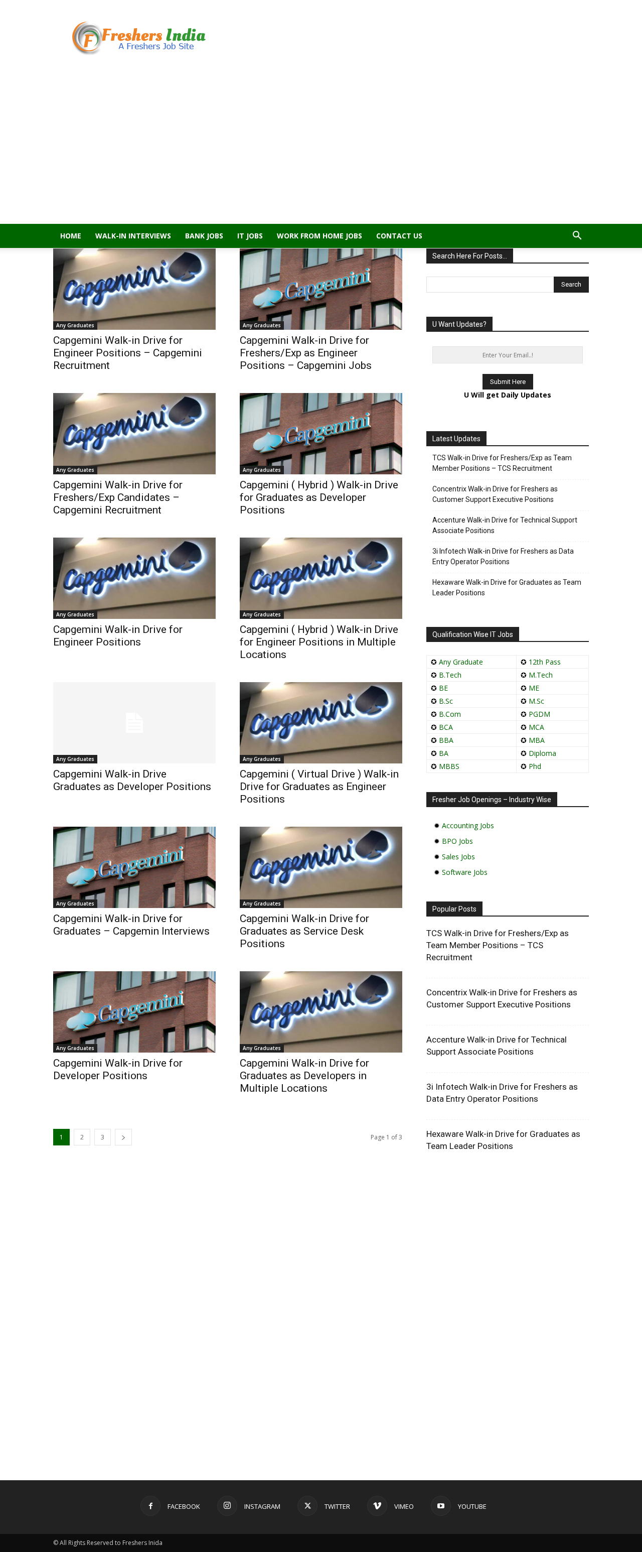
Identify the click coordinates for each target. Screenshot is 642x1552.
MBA (537, 740)
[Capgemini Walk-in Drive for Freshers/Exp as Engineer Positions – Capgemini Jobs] (321, 289)
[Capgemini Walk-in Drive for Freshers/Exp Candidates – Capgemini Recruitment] (134, 433)
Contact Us (399, 235)
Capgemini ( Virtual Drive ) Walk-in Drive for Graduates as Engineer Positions (319, 786)
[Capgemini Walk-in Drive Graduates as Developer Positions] (134, 722)
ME (534, 688)
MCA (536, 727)
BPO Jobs (457, 841)
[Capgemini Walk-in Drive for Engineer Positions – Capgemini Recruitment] (134, 289)
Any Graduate (460, 662)
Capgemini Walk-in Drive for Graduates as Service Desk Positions (304, 931)
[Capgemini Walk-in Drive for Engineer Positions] (134, 578)
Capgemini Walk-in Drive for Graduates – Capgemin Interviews (131, 925)
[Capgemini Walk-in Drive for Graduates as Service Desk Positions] (321, 867)
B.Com (450, 714)
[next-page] (123, 1137)
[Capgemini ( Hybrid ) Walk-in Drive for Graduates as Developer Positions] (321, 433)
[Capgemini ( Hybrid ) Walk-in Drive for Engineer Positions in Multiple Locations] (321, 578)
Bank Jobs (204, 235)
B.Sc (446, 701)
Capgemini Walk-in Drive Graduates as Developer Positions (132, 780)
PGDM (539, 714)
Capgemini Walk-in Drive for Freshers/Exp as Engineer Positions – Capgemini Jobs (306, 352)
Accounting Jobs (468, 825)
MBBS (449, 766)
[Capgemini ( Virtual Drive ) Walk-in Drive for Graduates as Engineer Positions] (321, 722)
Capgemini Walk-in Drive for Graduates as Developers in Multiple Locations (304, 1075)
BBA (446, 740)
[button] (577, 236)
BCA (446, 727)
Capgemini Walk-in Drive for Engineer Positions (118, 635)
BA (443, 753)
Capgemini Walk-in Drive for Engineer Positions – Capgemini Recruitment (127, 352)
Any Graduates (75, 325)
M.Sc (536, 701)
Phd (535, 766)
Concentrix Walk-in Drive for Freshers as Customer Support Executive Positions (495, 494)
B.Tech (450, 675)
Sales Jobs (458, 856)
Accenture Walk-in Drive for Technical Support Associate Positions (504, 525)
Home (70, 235)
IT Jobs (250, 235)
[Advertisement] (321, 148)
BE (443, 688)
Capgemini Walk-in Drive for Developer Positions (118, 1069)
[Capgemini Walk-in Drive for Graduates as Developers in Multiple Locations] (321, 1012)
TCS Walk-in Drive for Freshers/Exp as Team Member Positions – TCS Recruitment (502, 463)
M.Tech (541, 675)
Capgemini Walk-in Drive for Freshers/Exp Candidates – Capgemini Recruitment (118, 497)
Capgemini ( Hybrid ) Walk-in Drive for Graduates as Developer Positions (319, 497)
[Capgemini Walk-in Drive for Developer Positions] (134, 1012)
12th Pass (545, 662)
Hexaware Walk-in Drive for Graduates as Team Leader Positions (506, 587)
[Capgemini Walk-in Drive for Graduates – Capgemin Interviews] (134, 867)
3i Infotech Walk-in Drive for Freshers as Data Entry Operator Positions (503, 556)
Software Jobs (465, 872)
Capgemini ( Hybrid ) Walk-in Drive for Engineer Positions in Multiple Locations (319, 642)
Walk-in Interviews (133, 235)
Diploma (542, 753)
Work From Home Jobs (319, 235)
